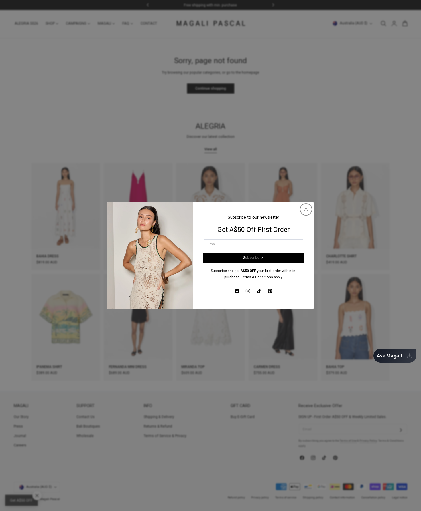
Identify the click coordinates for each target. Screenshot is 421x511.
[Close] (306, 209)
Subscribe (251, 258)
